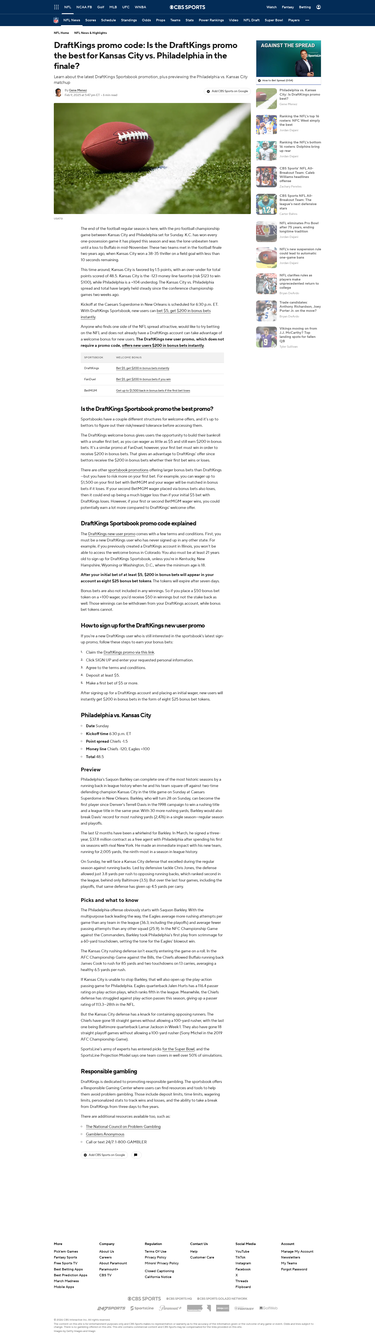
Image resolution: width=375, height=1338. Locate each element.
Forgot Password (294, 1269)
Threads (241, 1281)
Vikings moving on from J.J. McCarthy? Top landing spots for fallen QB (298, 334)
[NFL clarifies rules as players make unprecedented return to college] (266, 283)
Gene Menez (78, 90)
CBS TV (105, 1275)
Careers (105, 1257)
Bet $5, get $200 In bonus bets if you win (143, 379)
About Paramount (113, 1263)
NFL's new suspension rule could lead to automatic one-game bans (300, 253)
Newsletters (290, 1257)
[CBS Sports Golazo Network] (222, 1298)
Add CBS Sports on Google (230, 91)
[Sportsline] (142, 1307)
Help (194, 1251)
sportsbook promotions (128, 470)
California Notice (158, 1277)
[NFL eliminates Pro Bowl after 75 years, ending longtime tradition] (266, 231)
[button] (56, 7)
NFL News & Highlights (90, 33)
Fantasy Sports (65, 1257)
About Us (106, 1251)
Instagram (243, 1263)
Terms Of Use (155, 1251)
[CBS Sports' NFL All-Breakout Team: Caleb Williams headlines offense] (266, 176)
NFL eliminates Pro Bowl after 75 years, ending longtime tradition (299, 227)
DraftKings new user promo (111, 533)
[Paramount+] (170, 1307)
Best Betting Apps (68, 1269)
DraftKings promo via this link (129, 652)
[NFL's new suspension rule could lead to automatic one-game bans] (266, 257)
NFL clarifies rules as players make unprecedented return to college (299, 281)
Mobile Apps (64, 1287)
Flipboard (243, 1287)
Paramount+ (108, 1269)
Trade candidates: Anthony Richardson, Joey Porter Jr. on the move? (300, 306)
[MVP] (222, 1306)
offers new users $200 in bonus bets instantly (163, 345)
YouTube (242, 1251)
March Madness (66, 1281)
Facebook (243, 1269)
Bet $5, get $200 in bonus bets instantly (142, 368)
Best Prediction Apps (70, 1275)
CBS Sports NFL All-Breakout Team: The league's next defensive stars (298, 202)
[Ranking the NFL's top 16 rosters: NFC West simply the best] (266, 124)
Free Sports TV (65, 1263)
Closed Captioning (159, 1271)
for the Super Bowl (178, 1049)
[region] (288, 58)
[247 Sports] (111, 1307)
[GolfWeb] (269, 1308)
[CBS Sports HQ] (179, 1298)
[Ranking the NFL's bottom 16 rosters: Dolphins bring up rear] (266, 150)
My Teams (289, 1263)
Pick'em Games (66, 1251)
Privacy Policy (155, 1257)
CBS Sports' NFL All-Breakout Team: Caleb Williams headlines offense (297, 174)
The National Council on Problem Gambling (123, 1126)
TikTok (240, 1257)
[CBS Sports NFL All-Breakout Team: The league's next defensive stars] (266, 204)
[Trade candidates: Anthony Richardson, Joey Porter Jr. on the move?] (266, 310)
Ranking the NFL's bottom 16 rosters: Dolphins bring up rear (300, 146)
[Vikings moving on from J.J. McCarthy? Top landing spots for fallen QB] (266, 337)
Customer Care (202, 1257)
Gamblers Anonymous (105, 1134)
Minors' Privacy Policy (162, 1263)
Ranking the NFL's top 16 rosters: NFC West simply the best (300, 120)
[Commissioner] (199, 1306)
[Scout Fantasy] (244, 1308)
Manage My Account (297, 1251)
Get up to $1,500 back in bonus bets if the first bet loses (153, 391)
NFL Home (61, 33)
